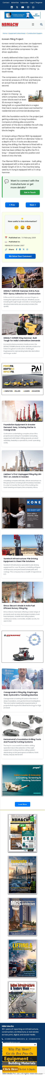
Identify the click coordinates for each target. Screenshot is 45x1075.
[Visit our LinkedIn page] (11, 7)
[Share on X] (23, 249)
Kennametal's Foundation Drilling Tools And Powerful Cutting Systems (22, 740)
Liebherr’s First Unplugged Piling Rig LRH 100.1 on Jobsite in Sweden (22, 475)
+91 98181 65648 (10, 1039)
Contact (6, 2)
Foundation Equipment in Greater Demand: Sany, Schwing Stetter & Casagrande (20, 427)
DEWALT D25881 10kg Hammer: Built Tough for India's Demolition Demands (22, 339)
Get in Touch (30, 192)
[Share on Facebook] (16, 249)
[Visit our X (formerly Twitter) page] (17, 7)
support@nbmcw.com (12, 1042)
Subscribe (24, 2)
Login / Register (36, 2)
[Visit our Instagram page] (28, 7)
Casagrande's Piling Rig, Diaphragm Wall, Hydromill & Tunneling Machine (21, 693)
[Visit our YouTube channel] (22, 7)
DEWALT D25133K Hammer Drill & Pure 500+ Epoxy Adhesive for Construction (22, 292)
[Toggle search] (41, 24)
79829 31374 (20, 1039)
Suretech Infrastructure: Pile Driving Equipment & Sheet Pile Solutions (21, 560)
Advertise (15, 2)
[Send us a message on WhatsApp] (33, 7)
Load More (22, 804)
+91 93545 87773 (34, 1039)
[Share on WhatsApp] (27, 249)
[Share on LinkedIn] (20, 249)
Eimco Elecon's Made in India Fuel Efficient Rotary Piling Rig (19, 607)
